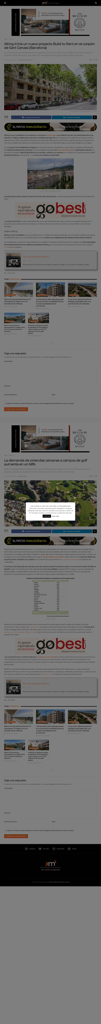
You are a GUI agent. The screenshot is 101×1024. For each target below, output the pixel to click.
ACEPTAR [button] (47, 516)
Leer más (55, 516)
